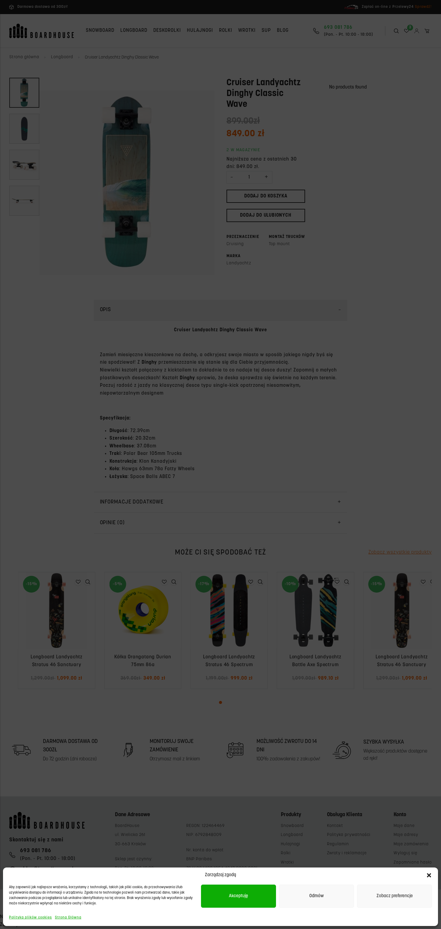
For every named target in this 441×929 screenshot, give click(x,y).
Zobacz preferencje (394, 896)
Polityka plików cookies (30, 917)
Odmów (316, 896)
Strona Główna (68, 917)
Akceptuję (238, 896)
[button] (429, 875)
